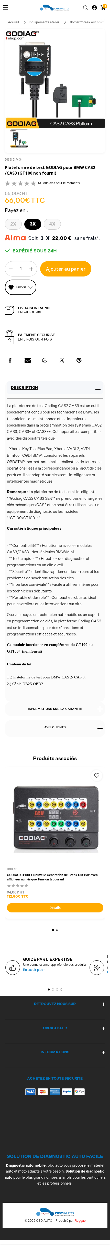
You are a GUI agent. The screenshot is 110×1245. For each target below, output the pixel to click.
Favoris (21, 287)
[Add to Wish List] (96, 775)
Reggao (80, 1220)
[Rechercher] (85, 8)
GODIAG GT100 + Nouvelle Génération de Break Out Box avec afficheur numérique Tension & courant (52, 877)
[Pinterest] (79, 360)
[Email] (27, 360)
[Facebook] (10, 360)
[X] (62, 360)
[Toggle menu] (6, 8)
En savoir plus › (34, 970)
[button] (19, 138)
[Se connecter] (94, 8)
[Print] (44, 360)
